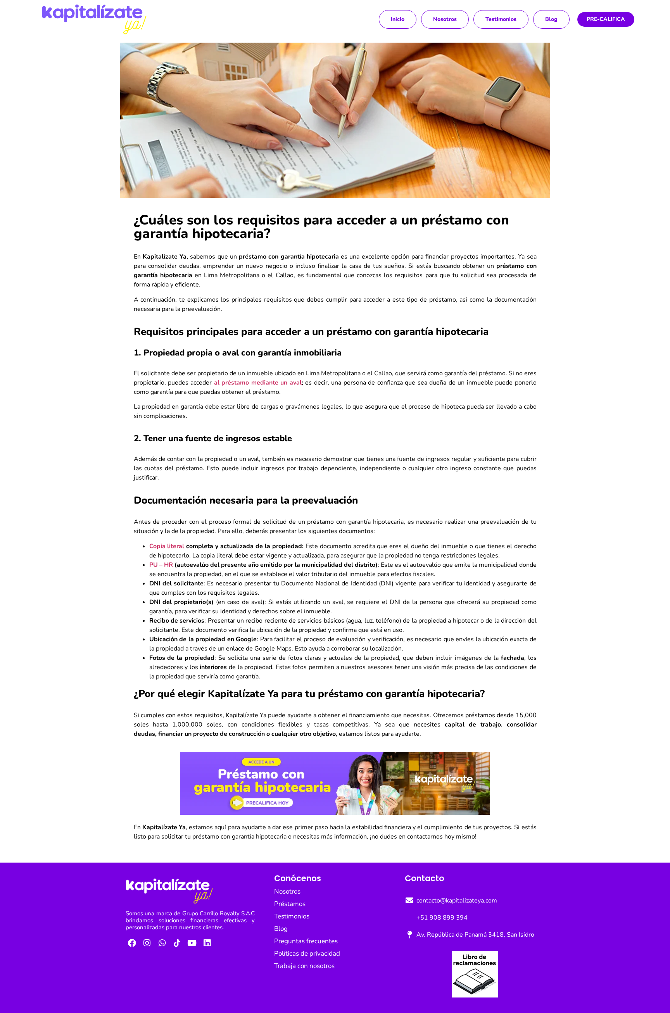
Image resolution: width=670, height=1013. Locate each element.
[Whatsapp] (162, 942)
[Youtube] (192, 942)
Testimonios (500, 19)
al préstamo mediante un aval (258, 382)
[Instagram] (147, 942)
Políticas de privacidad (307, 953)
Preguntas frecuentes (306, 941)
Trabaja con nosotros (304, 965)
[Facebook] (132, 942)
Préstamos (290, 903)
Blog (551, 19)
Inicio (397, 19)
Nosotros (445, 19)
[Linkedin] (207, 942)
